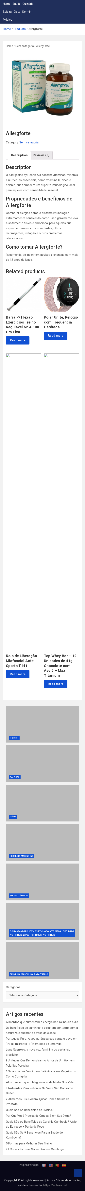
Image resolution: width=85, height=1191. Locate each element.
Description (19, 155)
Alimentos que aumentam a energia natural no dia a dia (42, 1022)
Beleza (7, 11)
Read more (18, 340)
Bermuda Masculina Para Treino (29, 974)
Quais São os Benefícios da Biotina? (30, 1110)
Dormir (26, 11)
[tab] (19, 155)
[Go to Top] (78, 1173)
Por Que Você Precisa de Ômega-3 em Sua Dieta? (38, 1116)
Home (6, 3)
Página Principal (29, 1164)
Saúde (16, 3)
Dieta (17, 11)
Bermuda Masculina (21, 856)
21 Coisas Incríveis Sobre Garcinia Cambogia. (35, 1149)
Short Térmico (19, 895)
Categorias (13, 987)
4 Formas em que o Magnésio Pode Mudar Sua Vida (40, 1082)
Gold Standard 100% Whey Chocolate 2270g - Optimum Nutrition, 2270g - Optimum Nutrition (42, 933)
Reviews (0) (41, 155)
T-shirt (14, 738)
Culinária (28, 3)
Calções (15, 777)
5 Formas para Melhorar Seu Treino (29, 1143)
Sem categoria (24, 46)
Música (7, 19)
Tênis (13, 816)
